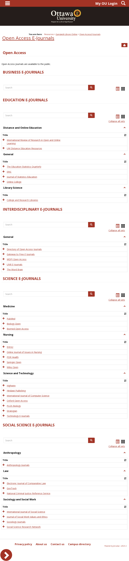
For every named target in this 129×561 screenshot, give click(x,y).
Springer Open (14, 362)
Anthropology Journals (18, 465)
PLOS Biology (14, 405)
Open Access (14, 52)
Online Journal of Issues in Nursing (24, 352)
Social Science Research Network (24, 526)
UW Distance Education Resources (24, 148)
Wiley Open (12, 367)
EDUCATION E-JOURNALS (25, 99)
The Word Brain (15, 269)
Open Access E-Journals (89, 34)
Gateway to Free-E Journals (21, 254)
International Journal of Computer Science (28, 395)
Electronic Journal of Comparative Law (26, 483)
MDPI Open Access (16, 259)
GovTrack (12, 488)
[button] (124, 127)
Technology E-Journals (18, 415)
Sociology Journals (16, 521)
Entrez (10, 347)
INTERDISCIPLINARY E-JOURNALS (32, 209)
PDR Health (13, 357)
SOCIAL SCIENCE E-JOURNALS (29, 424)
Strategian (12, 410)
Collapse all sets (117, 121)
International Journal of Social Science (26, 511)
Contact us (57, 544)
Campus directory (79, 544)
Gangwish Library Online (66, 34)
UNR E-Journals (14, 264)
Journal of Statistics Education (22, 176)
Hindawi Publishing (16, 390)
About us (41, 544)
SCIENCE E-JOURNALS (22, 278)
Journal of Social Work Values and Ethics (27, 516)
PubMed (11, 318)
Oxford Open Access (17, 400)
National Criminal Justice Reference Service (28, 493)
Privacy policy (23, 544)
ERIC (9, 171)
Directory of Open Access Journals (24, 249)
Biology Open (14, 323)
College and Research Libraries (22, 200)
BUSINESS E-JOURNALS (23, 72)
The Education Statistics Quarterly (24, 166)
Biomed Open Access (18, 328)
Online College (14, 181)
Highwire (11, 385)
